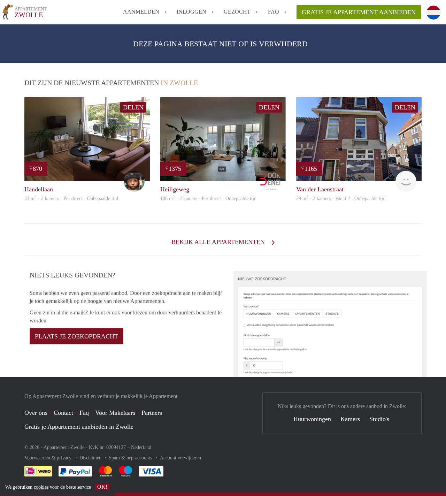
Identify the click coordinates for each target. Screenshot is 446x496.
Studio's (379, 418)
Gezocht (237, 12)
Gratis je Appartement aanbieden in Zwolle (78, 426)
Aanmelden (141, 12)
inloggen (191, 12)
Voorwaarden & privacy (48, 457)
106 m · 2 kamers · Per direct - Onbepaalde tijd (208, 198)
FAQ (273, 12)
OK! (102, 487)
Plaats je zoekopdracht (76, 336)
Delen (133, 107)
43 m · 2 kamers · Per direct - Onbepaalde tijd (71, 198)
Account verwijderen (180, 457)
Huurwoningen (312, 418)
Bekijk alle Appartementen (219, 241)
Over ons (35, 412)
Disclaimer (90, 457)
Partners (151, 412)
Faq (84, 412)
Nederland (141, 447)
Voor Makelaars (115, 412)
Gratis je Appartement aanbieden (359, 12)
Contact (63, 412)
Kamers (350, 418)
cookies (41, 487)
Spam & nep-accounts (131, 457)
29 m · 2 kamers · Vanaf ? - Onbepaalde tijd (340, 198)
